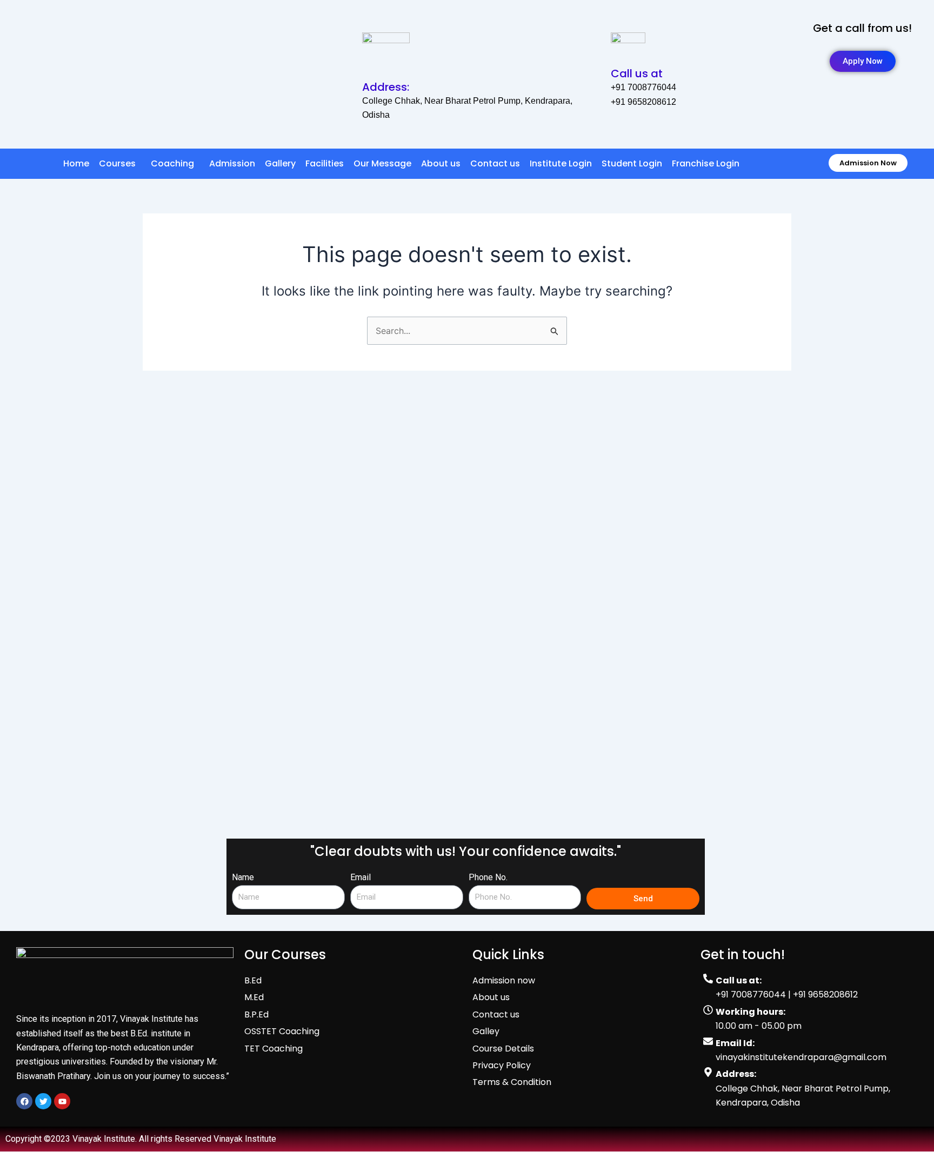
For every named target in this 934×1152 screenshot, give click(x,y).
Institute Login (561, 163)
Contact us (495, 163)
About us (441, 163)
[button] (120, 163)
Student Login (632, 163)
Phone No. (488, 877)
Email (360, 877)
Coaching (172, 163)
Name (243, 877)
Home (76, 163)
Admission (232, 163)
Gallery (280, 163)
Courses (117, 163)
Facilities (324, 163)
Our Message (382, 163)
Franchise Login (705, 163)
